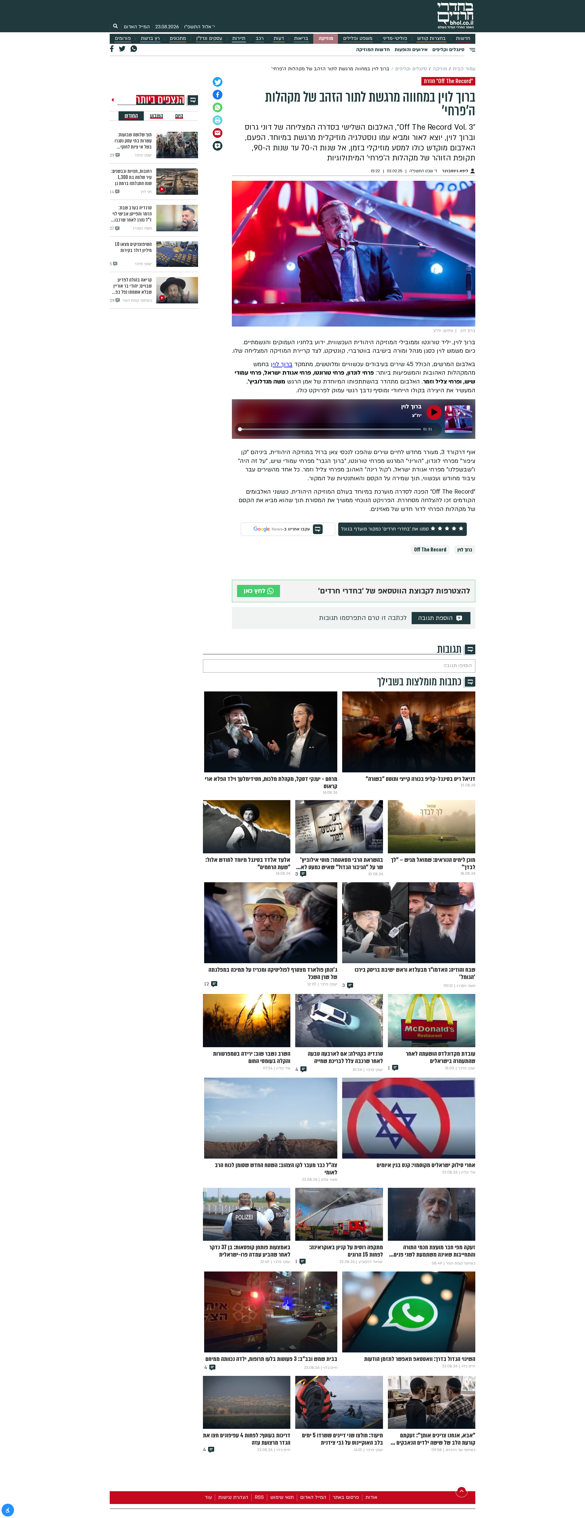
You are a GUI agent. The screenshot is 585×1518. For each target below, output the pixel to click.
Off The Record (430, 549)
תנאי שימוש (282, 1497)
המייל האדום (137, 26)
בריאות (301, 38)
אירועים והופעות (411, 49)
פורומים (123, 38)
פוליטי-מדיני (395, 38)
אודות (371, 1497)
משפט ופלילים (357, 38)
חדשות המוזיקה (373, 49)
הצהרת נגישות (233, 1497)
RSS (259, 1497)
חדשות (463, 38)
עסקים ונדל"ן (209, 38)
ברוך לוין (281, 364)
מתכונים (178, 38)
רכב (260, 38)
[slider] (329, 429)
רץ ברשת (150, 38)
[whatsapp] (217, 107)
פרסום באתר (346, 1497)
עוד (208, 1497)
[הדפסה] (217, 120)
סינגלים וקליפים (448, 49)
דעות (279, 38)
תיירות (238, 38)
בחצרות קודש (431, 38)
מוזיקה (326, 38)
